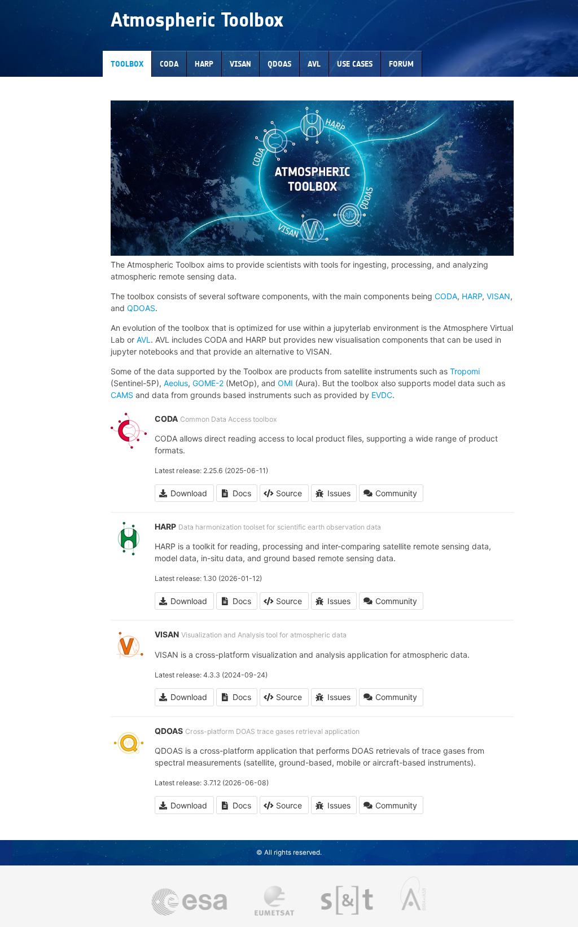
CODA (169, 64)
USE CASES (355, 64)
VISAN (240, 64)
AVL (314, 64)
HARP (204, 64)
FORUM (401, 64)
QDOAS (279, 64)
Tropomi (465, 371)
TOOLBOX (127, 64)
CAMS (122, 395)
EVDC (381, 395)
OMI (285, 383)
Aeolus (176, 383)
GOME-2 (208, 383)
